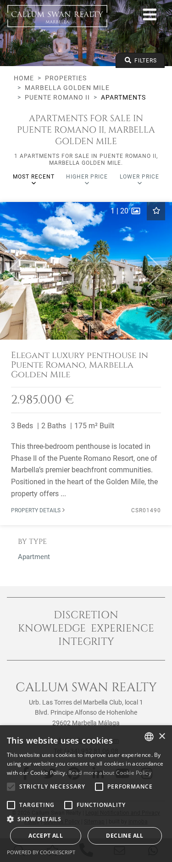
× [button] (161, 736)
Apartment (34, 557)
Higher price (87, 177)
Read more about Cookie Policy (109, 773)
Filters (145, 60)
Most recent (34, 177)
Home (24, 78)
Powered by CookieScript (41, 852)
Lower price (139, 177)
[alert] (86, 793)
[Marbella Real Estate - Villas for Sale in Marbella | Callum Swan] (57, 16)
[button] (12, 271)
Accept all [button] (45, 836)
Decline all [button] (124, 836)
